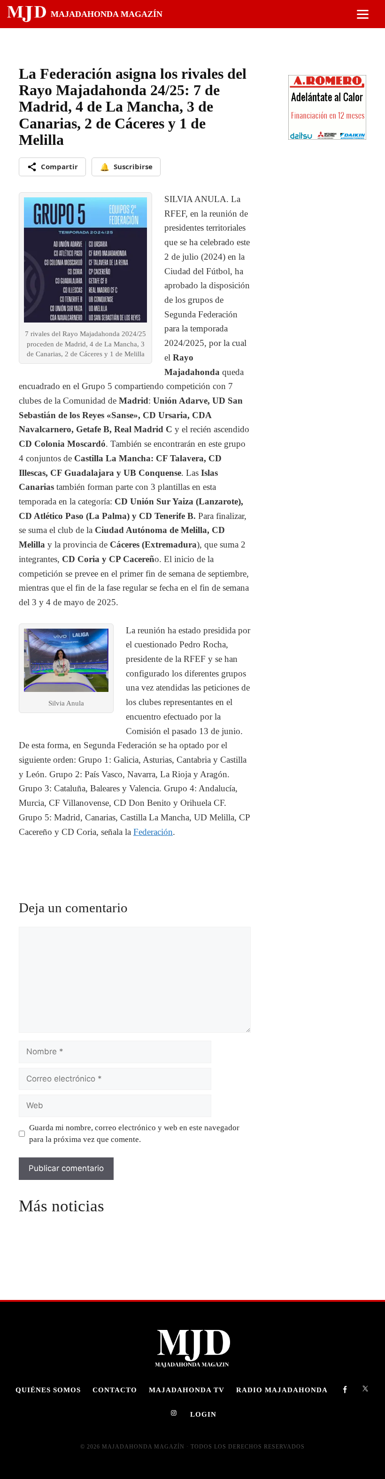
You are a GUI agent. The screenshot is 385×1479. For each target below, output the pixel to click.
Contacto (114, 1390)
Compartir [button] (59, 166)
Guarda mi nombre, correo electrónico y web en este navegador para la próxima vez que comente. (134, 1133)
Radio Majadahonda (282, 1390)
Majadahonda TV (186, 1390)
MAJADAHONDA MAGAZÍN (106, 14)
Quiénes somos (48, 1390)
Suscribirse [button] (126, 167)
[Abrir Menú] (362, 14)
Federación (153, 832)
